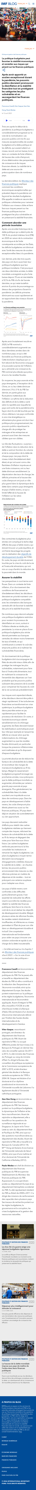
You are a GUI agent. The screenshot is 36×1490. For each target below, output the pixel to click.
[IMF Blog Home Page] (9, 3)
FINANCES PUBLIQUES (9, 1460)
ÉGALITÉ (4, 1445)
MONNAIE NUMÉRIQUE (9, 1441)
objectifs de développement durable (16, 555)
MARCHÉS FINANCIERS (9, 1456)
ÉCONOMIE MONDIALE (9, 1452)
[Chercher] (29, 4)
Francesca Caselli (8, 106)
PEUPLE (4, 1471)
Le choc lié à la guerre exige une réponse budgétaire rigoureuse (16, 1248)
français (21, 4)
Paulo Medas (10, 110)
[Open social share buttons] (3, 70)
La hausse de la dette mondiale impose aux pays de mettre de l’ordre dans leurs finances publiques (15, 1367)
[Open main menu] (33, 3)
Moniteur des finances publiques (17, 182)
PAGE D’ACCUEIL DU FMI (10, 1475)
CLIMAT (4, 1437)
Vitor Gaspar (18, 106)
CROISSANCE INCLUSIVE (10, 1468)
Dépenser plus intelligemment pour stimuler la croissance (17, 1307)
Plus (20, 1431)
